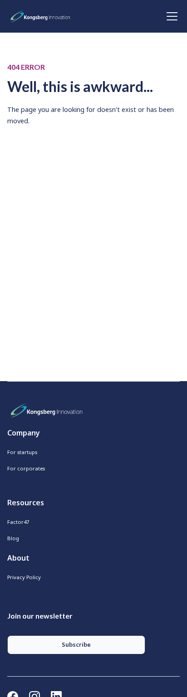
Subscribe (76, 644)
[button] (170, 16)
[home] (42, 16)
